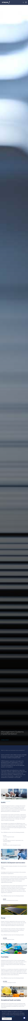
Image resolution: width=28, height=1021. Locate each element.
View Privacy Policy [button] (10, 1016)
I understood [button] (7, 1018)
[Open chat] (24, 1018)
